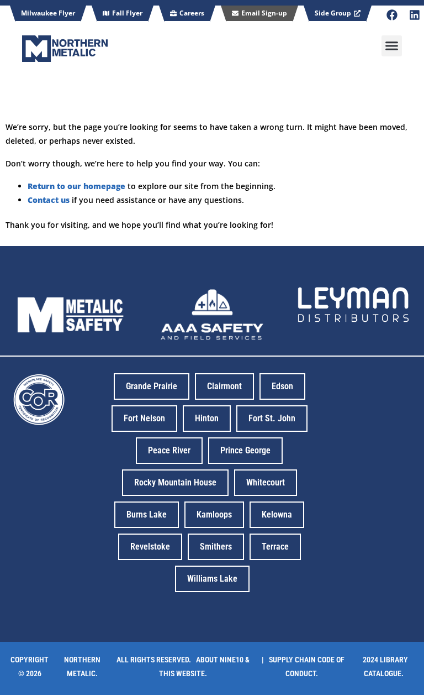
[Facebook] (392, 15)
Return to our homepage (76, 186)
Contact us (49, 200)
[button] (391, 45)
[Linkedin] (414, 15)
